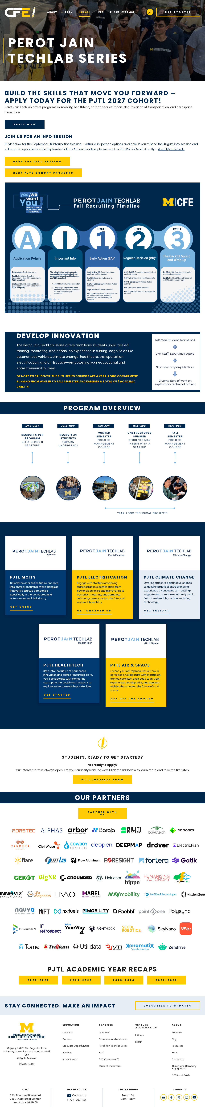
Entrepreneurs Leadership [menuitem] (113, 1039)
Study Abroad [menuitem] (70, 1059)
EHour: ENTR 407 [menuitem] (122, 12)
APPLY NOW (24, 124)
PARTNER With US (102, 813)
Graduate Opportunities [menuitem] (75, 1045)
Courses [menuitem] (67, 1039)
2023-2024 (124, 980)
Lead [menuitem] (100, 12)
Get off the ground (132, 698)
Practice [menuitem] (106, 1025)
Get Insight (157, 610)
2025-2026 (38, 980)
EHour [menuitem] (138, 1041)
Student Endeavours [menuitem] (110, 1066)
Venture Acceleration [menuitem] (146, 1026)
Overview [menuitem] (67, 1032)
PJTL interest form (102, 779)
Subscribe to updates (168, 1005)
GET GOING (21, 606)
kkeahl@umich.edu (171, 149)
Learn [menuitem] (68, 12)
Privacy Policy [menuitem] (26, 1064)
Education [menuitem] (70, 1025)
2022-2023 (166, 980)
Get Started (178, 12)
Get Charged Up (94, 610)
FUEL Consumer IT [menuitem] (109, 1059)
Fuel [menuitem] (101, 1052)
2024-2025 (81, 980)
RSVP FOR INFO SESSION (37, 161)
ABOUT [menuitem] (52, 12)
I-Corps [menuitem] (139, 1035)
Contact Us (79, 1095)
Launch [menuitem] (84, 12)
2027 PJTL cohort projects (43, 172)
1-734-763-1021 (76, 1100)
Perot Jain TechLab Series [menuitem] (113, 1045)
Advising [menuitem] (67, 1052)
